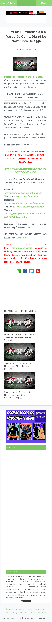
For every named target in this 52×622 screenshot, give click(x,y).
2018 (18, 576)
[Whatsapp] (19, 273)
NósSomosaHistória (39, 592)
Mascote (9, 592)
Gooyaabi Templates (41, 618)
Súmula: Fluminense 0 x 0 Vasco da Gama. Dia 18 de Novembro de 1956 (26, 36)
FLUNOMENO (8, 3)
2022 (38, 576)
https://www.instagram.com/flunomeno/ (24, 203)
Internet (10, 586)
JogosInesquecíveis (13, 589)
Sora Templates (16, 618)
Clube (22, 579)
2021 (33, 576)
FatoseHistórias (12, 582)
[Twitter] (31, 273)
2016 (8, 577)
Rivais (21, 595)
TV (27, 595)
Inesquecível (25, 584)
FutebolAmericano (40, 581)
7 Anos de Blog (10, 613)
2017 (13, 576)
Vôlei (16, 598)
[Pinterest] (38, 273)
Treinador (9, 598)
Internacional (39, 584)
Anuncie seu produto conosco (32, 613)
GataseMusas (11, 584)
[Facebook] (25, 273)
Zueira (20, 598)
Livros (44, 589)
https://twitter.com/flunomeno (28, 206)
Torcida (33, 595)
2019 (23, 576)
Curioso (31, 579)
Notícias (25, 592)
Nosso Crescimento (35, 609)
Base (8, 579)
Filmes (25, 582)
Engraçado (41, 579)
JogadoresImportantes (37, 587)
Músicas (16, 592)
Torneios (42, 595)
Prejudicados (11, 595)
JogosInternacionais (31, 589)
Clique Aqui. (22, 237)
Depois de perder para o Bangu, (23, 76)
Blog (15, 579)
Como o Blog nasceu (14, 609)
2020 (28, 576)
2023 (43, 576)
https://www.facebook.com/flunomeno (23, 192)
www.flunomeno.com (22, 247)
